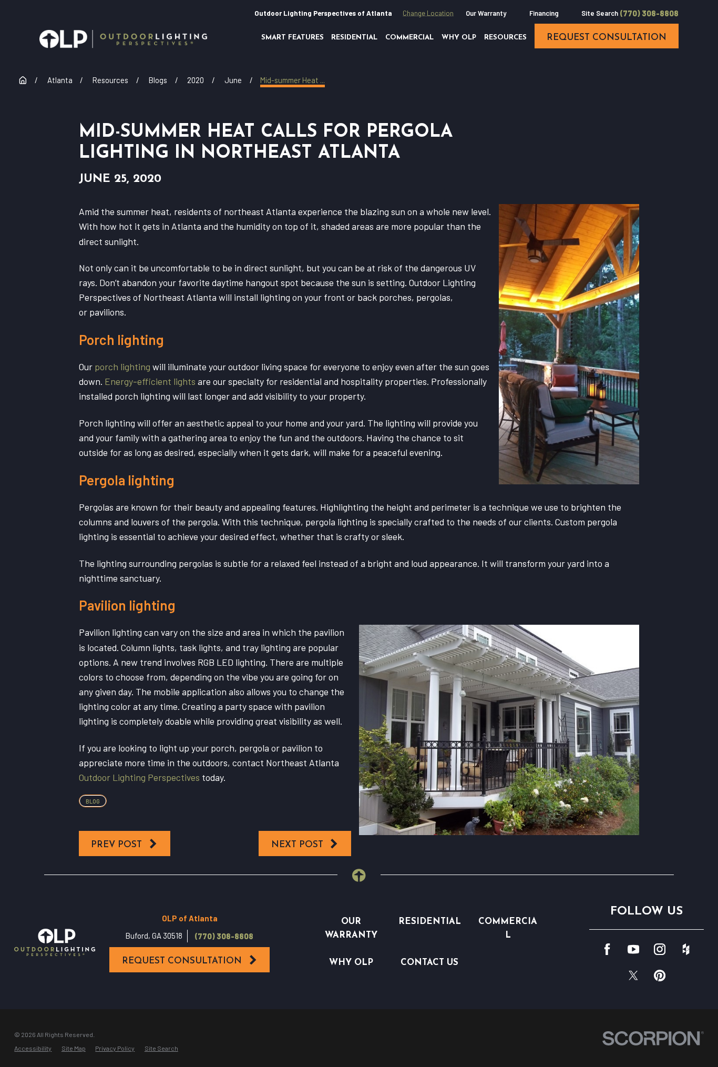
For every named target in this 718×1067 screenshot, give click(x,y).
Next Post (297, 844)
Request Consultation (182, 961)
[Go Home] (23, 80)
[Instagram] (659, 949)
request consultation (606, 37)
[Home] (123, 38)
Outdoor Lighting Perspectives (139, 777)
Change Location (428, 13)
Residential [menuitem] (354, 37)
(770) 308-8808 (649, 13)
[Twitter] (633, 975)
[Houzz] (686, 949)
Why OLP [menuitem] (459, 37)
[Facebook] (607, 949)
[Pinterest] (659, 975)
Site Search (599, 13)
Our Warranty (486, 13)
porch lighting (122, 366)
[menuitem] (33, 1048)
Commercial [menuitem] (409, 37)
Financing (544, 13)
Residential (429, 921)
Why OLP (351, 962)
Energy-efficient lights (150, 381)
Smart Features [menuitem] (292, 37)
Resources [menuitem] (505, 37)
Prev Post (116, 844)
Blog (93, 801)
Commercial (507, 928)
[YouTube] (633, 949)
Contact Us (429, 962)
